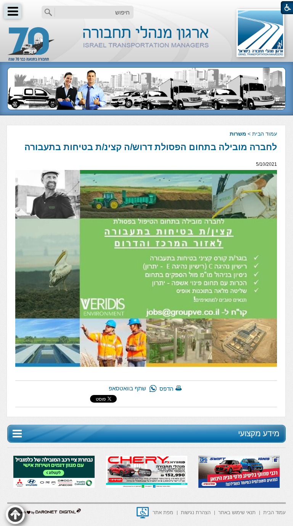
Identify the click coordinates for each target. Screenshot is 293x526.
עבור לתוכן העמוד (146, 7)
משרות (238, 134)
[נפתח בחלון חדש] (143, 512)
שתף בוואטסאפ (127, 388)
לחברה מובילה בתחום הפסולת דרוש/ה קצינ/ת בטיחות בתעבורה (150, 147)
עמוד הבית (264, 134)
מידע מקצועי (258, 433)
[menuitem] (274, 512)
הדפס (166, 388)
